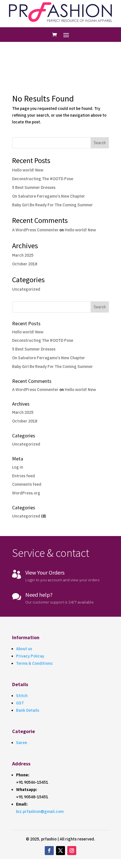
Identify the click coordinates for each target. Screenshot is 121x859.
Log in (17, 467)
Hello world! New (27, 170)
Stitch (22, 695)
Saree (21, 742)
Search (100, 142)
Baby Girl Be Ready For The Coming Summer (52, 204)
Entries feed (23, 475)
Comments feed (26, 484)
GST (20, 703)
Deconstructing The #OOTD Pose (42, 178)
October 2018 (24, 263)
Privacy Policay (30, 656)
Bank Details (27, 710)
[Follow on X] (60, 850)
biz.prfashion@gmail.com (40, 811)
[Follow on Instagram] (71, 850)
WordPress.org (26, 493)
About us (24, 648)
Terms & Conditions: (34, 663)
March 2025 (22, 255)
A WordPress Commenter (35, 229)
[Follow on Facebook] (49, 850)
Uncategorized (26, 289)
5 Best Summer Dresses (33, 187)
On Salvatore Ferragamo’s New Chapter (48, 196)
